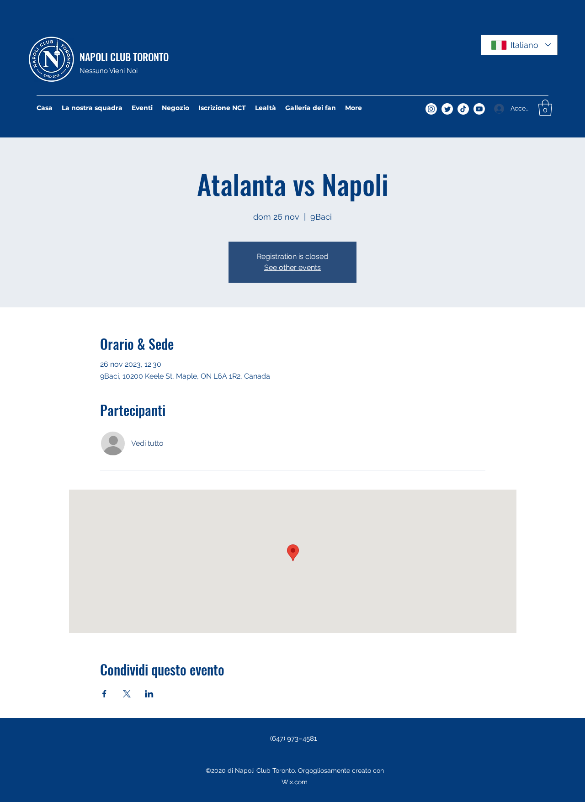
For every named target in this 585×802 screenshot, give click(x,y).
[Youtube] (479, 109)
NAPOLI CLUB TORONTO (124, 56)
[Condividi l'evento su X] (126, 693)
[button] (545, 108)
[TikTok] (463, 109)
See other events (292, 267)
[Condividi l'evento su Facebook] (104, 693)
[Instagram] (431, 109)
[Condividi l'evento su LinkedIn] (149, 693)
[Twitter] (447, 109)
